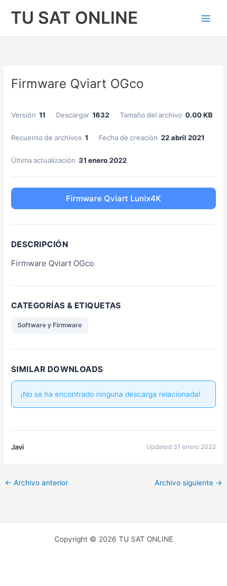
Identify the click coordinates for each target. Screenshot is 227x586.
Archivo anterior (36, 482)
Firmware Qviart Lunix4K (113, 198)
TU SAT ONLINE (74, 17)
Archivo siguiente (188, 482)
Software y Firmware (49, 325)
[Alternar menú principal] (206, 18)
